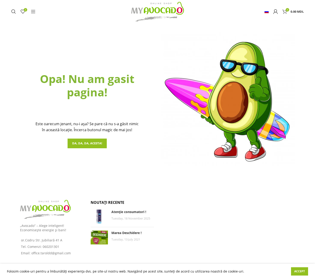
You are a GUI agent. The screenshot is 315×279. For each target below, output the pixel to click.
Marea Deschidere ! (126, 233)
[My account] (275, 11)
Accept (299, 271)
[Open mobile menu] (33, 11)
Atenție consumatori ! (128, 212)
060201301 (51, 246)
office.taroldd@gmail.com (51, 253)
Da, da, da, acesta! (87, 143)
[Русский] (266, 11)
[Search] (13, 11)
